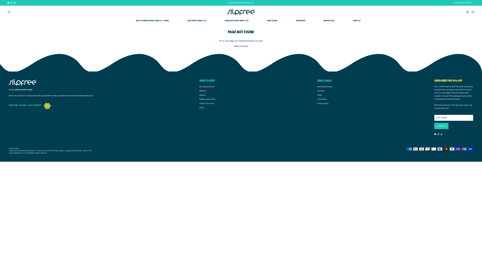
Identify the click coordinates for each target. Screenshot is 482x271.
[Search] (9, 11)
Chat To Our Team (206, 103)
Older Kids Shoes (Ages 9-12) (237, 21)
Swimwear (300, 21)
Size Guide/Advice (207, 86)
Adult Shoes (272, 21)
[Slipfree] (241, 12)
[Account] (467, 11)
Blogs (319, 95)
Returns (202, 95)
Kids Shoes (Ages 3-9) (197, 21)
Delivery (202, 91)
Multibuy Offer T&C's (207, 99)
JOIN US (441, 125)
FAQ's (201, 108)
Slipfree (16, 148)
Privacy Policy (322, 103)
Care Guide (322, 99)
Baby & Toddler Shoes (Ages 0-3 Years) (152, 21)
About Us (356, 21)
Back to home (241, 46)
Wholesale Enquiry (325, 86)
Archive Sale (328, 21)
